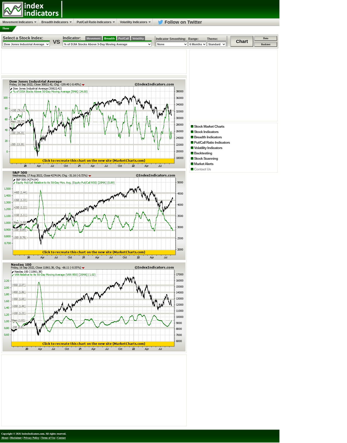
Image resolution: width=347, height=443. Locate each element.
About (4, 437)
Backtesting (203, 153)
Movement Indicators (18, 22)
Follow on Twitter (183, 22)
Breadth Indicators (208, 137)
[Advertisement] (94, 61)
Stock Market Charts (209, 126)
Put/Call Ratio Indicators (212, 142)
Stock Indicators (206, 132)
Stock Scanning (206, 158)
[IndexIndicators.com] (30, 16)
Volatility (138, 38)
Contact (61, 437)
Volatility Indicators (208, 148)
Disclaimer (16, 437)
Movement (94, 38)
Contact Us (202, 169)
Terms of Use (48, 437)
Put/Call (123, 38)
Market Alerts (203, 164)
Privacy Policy (31, 437)
